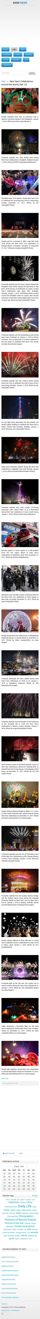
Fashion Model (15, 1210)
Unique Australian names (10, 1275)
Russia (33, 1223)
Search (32, 73)
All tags (34, 1195)
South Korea (7, 1229)
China (29, 1202)
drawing (11, 1235)
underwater (24, 1239)
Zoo (28, 1232)
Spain (14, 1229)
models (17, 1235)
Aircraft (13, 1200)
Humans (12, 1213)
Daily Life (25, 1206)
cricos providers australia (9, 1297)
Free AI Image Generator (10, 1261)
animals (34, 1232)
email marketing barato (9, 1288)
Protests (27, 1223)
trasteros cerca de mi (8, 1284)
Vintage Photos (21, 1232)
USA (29, 1229)
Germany (5, 1213)
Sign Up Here (9, 1153)
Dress (6, 1210)
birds (5, 1235)
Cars (33, 1200)
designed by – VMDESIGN (10, 1310)
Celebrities (13, 1202)
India (18, 1213)
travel (17, 1239)
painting (31, 1235)
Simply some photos (25, 1226)
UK (25, 1229)
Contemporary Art (11, 1207)
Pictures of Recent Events (20, 1219)
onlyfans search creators (9, 1270)
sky (36, 1235)
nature (24, 1235)
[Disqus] (19, 1122)
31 (24, 1173)
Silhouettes (10, 1226)
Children (23, 1202)
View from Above (8, 1232)
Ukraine (35, 1229)
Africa (8, 1200)
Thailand (20, 1229)
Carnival (28, 1200)
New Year (4, 1078)
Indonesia (25, 1213)
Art (18, 1200)
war (30, 1239)
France (34, 1210)
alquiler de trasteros (8, 1257)
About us (4, 1304)
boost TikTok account (8, 1293)
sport (11, 1238)
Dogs (34, 1207)
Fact (3, 81)
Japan (31, 1213)
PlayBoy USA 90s (7, 1266)
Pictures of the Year (14, 1223)
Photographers (26, 1216)
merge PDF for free (8, 1279)
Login (21, 1153)
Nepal (36, 1213)
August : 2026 (19, 1166)
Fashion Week (26, 1210)
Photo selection (12, 1216)
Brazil (22, 1200)
